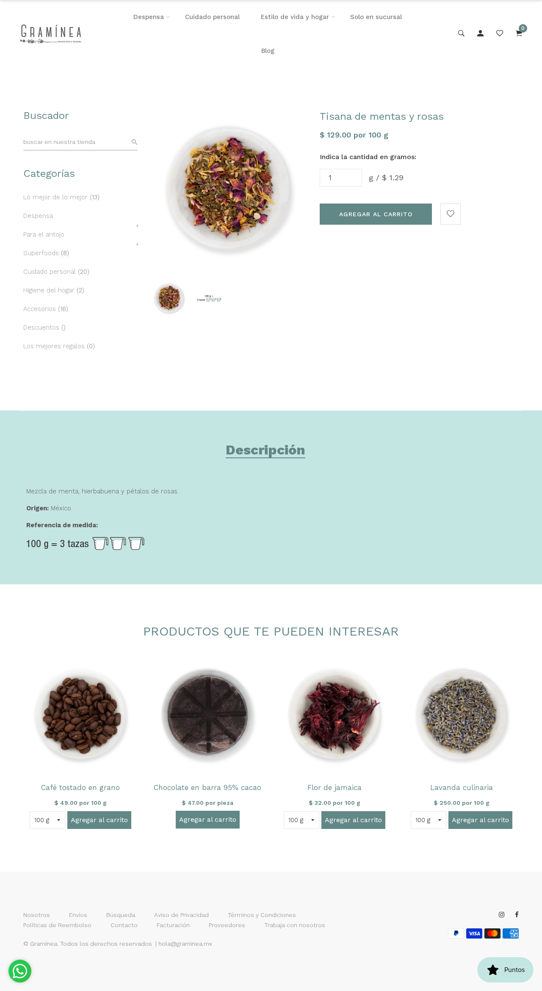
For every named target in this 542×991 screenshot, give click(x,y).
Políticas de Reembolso (57, 925)
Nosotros (36, 914)
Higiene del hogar (49, 290)
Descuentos (41, 327)
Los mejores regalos (54, 346)
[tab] (265, 451)
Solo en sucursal (376, 17)
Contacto (124, 925)
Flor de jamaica (334, 787)
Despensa (148, 17)
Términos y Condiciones (262, 914)
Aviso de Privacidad (181, 914)
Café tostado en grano (80, 787)
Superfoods (41, 253)
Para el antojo (43, 234)
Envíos (78, 914)
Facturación (173, 925)
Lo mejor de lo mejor (55, 197)
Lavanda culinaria (461, 787)
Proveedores (227, 925)
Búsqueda (120, 914)
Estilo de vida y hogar (295, 17)
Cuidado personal (212, 17)
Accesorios (39, 309)
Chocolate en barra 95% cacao (207, 787)
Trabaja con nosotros (294, 925)
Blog (267, 51)
